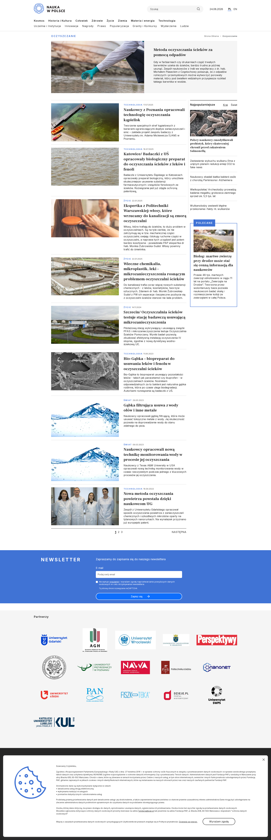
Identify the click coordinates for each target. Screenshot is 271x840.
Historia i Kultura (60, 20)
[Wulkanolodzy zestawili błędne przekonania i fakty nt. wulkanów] (213, 207)
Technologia (166, 20)
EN (235, 9)
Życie (110, 20)
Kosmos (39, 20)
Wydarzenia (168, 26)
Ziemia (122, 20)
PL (229, 9)
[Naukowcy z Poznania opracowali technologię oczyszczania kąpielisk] (118, 122)
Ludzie (184, 26)
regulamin (114, 581)
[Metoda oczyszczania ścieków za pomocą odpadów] (144, 67)
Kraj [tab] (225, 104)
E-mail (99, 567)
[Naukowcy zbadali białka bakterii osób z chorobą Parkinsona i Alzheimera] (213, 178)
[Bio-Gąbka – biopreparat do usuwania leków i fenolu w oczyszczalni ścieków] (118, 372)
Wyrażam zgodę (219, 821)
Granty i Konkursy (145, 26)
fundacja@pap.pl (146, 811)
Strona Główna (211, 36)
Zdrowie (97, 20)
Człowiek (81, 20)
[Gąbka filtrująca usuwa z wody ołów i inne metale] (118, 418)
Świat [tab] (234, 104)
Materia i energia (143, 20)
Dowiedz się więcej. (188, 822)
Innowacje (71, 26)
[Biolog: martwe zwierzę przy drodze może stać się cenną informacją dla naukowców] (213, 264)
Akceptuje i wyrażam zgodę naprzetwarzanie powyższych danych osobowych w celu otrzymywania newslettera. (137, 583)
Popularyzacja (119, 26)
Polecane (204, 222)
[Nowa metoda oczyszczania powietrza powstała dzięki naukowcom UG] (118, 506)
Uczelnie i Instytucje (47, 26)
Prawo (101, 26)
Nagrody (88, 26)
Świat (128, 400)
